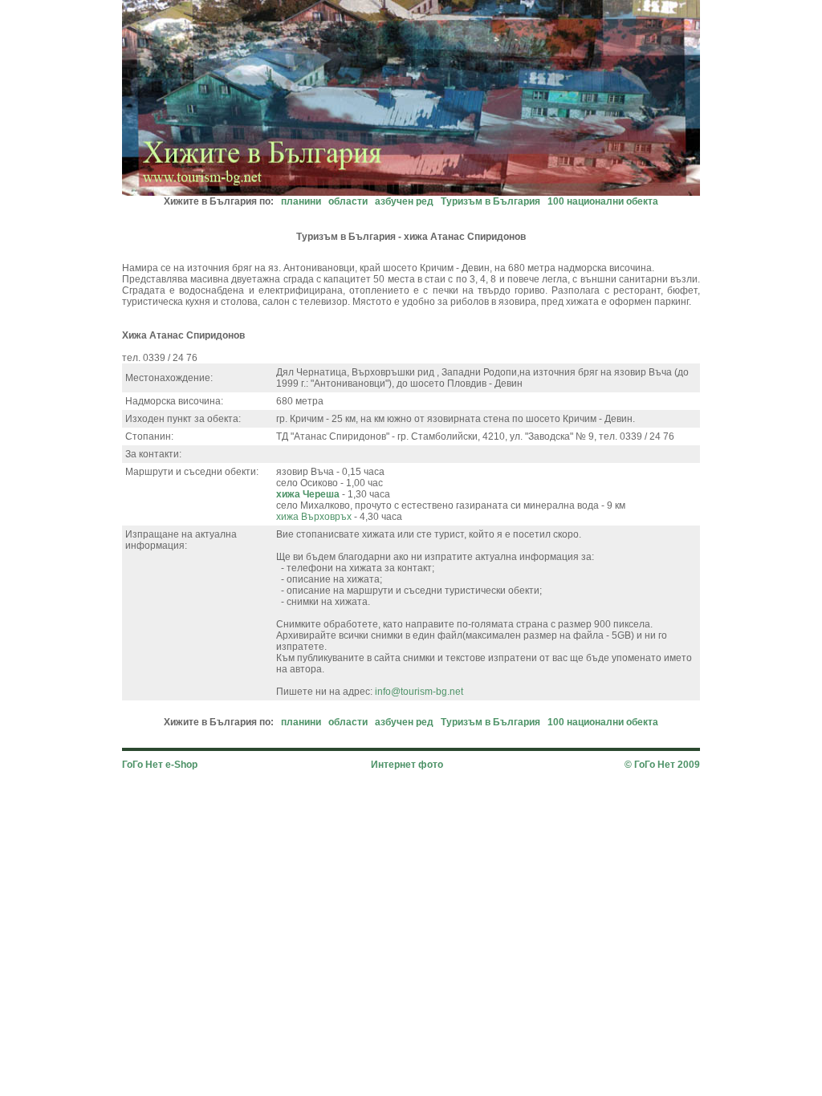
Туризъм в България (490, 201)
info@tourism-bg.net (419, 691)
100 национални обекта (602, 201)
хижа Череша (308, 494)
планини (301, 201)
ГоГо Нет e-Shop (159, 764)
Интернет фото (407, 764)
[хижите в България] (411, 191)
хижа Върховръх (315, 516)
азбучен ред (404, 201)
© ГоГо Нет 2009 (662, 764)
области (348, 201)
